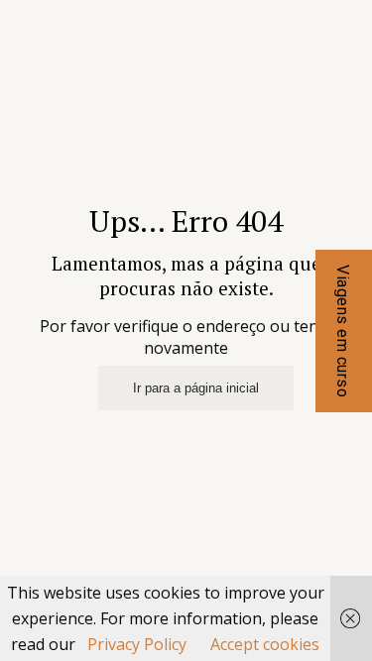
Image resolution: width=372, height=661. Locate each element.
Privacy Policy (136, 644)
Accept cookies (264, 644)
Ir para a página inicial (196, 388)
